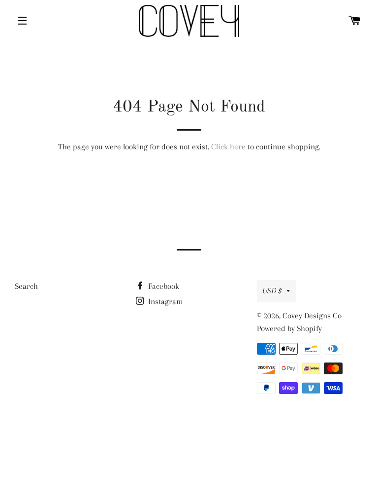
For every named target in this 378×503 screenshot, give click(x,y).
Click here (228, 146)
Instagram (164, 301)
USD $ (272, 290)
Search (26, 286)
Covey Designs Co (312, 315)
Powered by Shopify (289, 328)
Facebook (162, 286)
